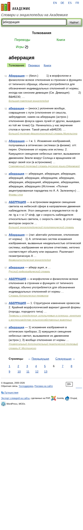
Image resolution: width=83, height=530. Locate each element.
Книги (61, 40)
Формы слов (16, 194)
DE (62, 3)
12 (36, 371)
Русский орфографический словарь (29, 271)
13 (45, 371)
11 (27, 371)
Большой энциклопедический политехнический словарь (41, 227)
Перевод (34, 65)
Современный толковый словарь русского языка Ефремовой (44, 166)
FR (77, 3)
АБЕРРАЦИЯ (17, 202)
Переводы (22, 40)
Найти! (74, 22)
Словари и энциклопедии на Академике (34, 15)
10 (19, 371)
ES (70, 3)
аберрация (16, 108)
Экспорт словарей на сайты (15, 398)
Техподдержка (26, 386)
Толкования (41, 33)
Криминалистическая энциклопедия (30, 260)
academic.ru (15, 6)
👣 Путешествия (9, 392)
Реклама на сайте (43, 386)
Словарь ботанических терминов (28, 295)
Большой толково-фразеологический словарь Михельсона (43, 133)
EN (55, 3)
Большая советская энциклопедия (29, 101)
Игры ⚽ (22, 47)
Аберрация (17, 75)
